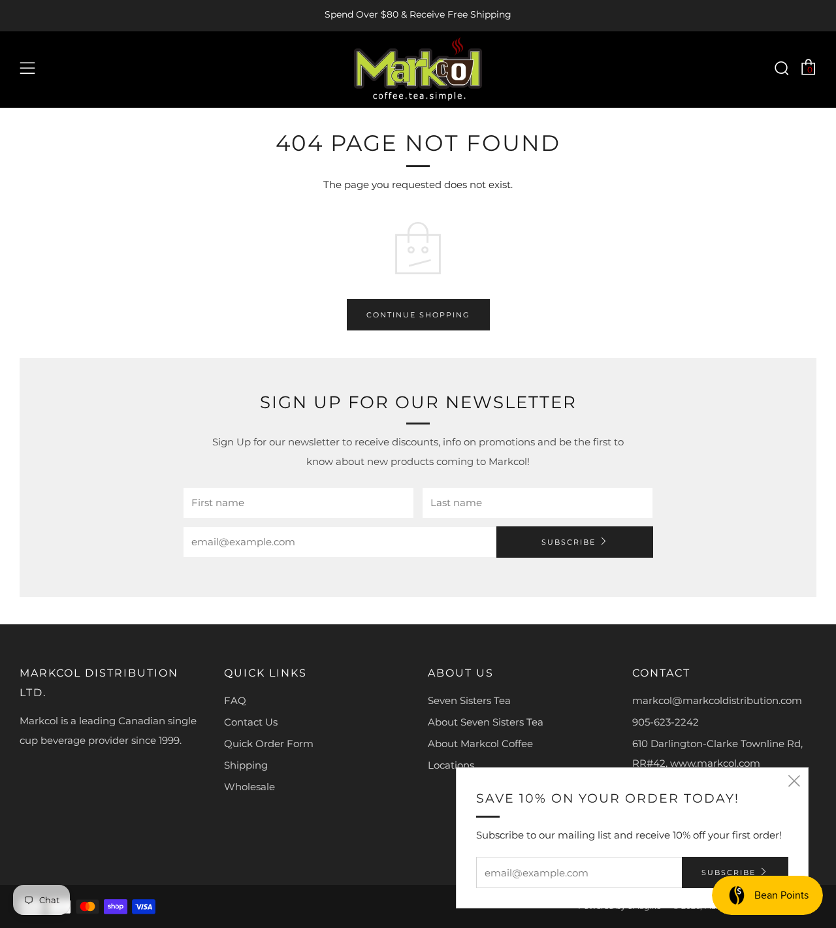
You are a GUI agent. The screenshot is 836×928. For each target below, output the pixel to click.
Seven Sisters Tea (469, 700)
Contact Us (251, 722)
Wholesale (249, 786)
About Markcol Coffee (480, 743)
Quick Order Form (269, 743)
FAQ (235, 700)
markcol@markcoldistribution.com (717, 700)
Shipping (246, 765)
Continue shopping (418, 314)
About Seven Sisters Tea (485, 722)
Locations (451, 765)
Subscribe (568, 542)
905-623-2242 (665, 722)
